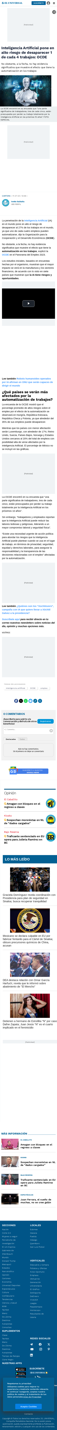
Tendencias (7, 1299)
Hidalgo (33, 1240)
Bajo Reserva (11, 831)
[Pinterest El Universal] (48, 1350)
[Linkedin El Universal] (31, 1355)
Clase (4, 1335)
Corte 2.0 (6, 1233)
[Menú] (54, 3)
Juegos (33, 1303)
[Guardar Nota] (40, 701)
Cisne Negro (7, 1359)
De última (6, 1317)
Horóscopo (35, 1310)
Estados (6, 1268)
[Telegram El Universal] (31, 1344)
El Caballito (10, 799)
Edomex (34, 1229)
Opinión (10, 793)
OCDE (33, 688)
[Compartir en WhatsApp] (26, 701)
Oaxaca (33, 1233)
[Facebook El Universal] (40, 1344)
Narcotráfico (8, 1271)
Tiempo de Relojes (11, 1356)
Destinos (6, 1320)
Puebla (33, 1236)
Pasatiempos (36, 1307)
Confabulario (8, 1296)
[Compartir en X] (21, 701)
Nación (5, 1229)
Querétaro (35, 1243)
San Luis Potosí (37, 1247)
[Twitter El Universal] (48, 1344)
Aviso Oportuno (37, 1272)
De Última (7, 1346)
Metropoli (6, 1264)
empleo (44, 688)
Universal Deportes (11, 1285)
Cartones (6, 1278)
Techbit (5, 1310)
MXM (4, 1306)
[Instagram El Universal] (40, 1350)
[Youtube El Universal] (32, 1350)
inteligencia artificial (15, 688)
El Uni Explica (8, 1247)
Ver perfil (16, 204)
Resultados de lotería (37, 1315)
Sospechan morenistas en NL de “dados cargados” (24, 821)
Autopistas (7, 1324)
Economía (7, 1282)
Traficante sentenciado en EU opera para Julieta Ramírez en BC (24, 839)
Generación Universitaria (36, 1284)
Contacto (28, 1414)
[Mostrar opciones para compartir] (54, 12)
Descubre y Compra (39, 1265)
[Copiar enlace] (35, 701)
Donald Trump (9, 1261)
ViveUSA (34, 1300)
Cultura (5, 1292)
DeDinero (34, 1296)
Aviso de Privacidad (32, 1397)
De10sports (35, 1293)
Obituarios (35, 1279)
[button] (39, 3)
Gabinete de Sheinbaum (8, 1252)
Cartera (6, 196)
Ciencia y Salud (9, 1303)
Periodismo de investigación (9, 1241)
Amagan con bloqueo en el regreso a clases (22, 805)
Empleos (34, 1275)
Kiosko (8, 815)
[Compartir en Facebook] (16, 701)
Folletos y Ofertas (38, 1268)
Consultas (6, 1327)
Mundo (5, 1257)
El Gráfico (35, 1289)
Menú (4, 1313)
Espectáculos (8, 1289)
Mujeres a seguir (9, 1236)
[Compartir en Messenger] (30, 701)
